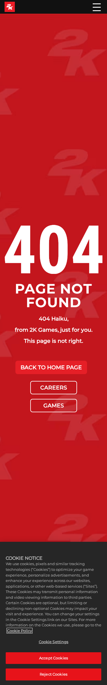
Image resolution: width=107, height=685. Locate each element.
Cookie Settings (53, 641)
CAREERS (53, 387)
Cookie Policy (19, 630)
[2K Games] (10, 7)
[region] (53, 613)
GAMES (53, 405)
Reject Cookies (53, 674)
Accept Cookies (53, 658)
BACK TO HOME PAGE (51, 367)
